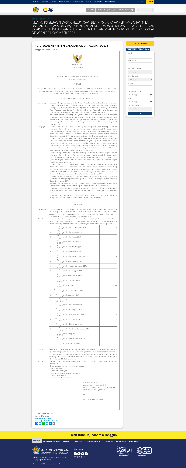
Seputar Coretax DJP (126, 10)
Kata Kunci (132, 61)
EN (142, 2)
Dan (129, 98)
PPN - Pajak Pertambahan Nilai (46, 421)
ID (139, 2)
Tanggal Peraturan (134, 91)
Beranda (91, 10)
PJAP (114, 10)
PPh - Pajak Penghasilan (43, 418)
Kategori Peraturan (135, 68)
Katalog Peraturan (140, 43)
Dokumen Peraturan (47, 19)
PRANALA (36, 441)
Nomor (130, 84)
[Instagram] (86, 453)
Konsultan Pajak (103, 10)
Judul (130, 53)
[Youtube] (82, 453)
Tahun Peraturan (134, 105)
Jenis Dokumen (133, 76)
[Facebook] (75, 453)
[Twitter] (79, 453)
